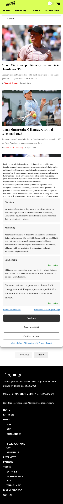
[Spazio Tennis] (11, 3)
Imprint (49, 343)
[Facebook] (5, 375)
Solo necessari (31, 327)
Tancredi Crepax (11, 83)
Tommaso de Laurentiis (13, 148)
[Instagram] (19, 375)
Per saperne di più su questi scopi (47, 309)
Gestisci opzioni (31, 336)
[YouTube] (14, 375)
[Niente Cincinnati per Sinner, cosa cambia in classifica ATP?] (31, 43)
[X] (9, 375)
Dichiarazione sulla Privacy (34, 343)
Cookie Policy (16, 343)
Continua (32, 318)
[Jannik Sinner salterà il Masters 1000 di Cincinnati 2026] (31, 108)
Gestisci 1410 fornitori (12, 309)
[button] (43, 3)
